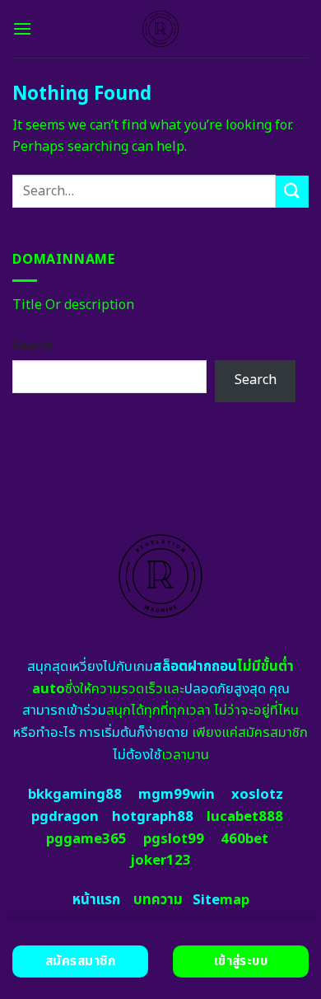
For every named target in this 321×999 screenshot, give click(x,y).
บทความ (158, 900)
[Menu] (22, 28)
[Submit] (292, 192)
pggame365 (86, 839)
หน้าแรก (96, 900)
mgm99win (176, 794)
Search (33, 345)
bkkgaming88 (75, 794)
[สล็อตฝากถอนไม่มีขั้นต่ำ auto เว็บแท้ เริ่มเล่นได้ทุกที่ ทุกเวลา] (161, 29)
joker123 (160, 860)
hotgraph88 (152, 817)
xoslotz (257, 794)
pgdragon (65, 817)
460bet (244, 839)
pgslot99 (173, 839)
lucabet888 (245, 817)
